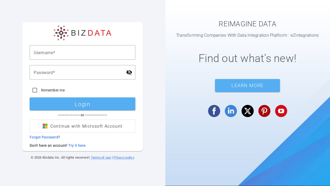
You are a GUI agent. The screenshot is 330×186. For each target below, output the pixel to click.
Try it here (77, 145)
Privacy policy (123, 157)
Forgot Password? (45, 137)
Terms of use (101, 157)
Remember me (53, 90)
